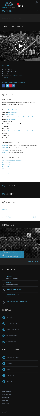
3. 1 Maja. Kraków (6, 162)
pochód (7, 77)
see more (32, 261)
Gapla (8, 369)
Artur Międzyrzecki (12, 112)
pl (36, 2)
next (34, 217)
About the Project (7, 391)
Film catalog (5, 406)
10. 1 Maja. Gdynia (7, 171)
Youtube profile (12, 336)
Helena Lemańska (13, 110)
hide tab (4, 177)
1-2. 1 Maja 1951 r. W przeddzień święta (12, 160)
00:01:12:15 (5, 150)
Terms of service (7, 394)
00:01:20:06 (5, 152)
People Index (5, 403)
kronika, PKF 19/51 (17, 18)
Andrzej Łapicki (10, 114)
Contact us (5, 400)
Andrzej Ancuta (18, 116)
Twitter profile (11, 342)
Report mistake (21, 82)
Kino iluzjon (10, 375)
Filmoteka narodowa (13, 357)
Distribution (5, 397)
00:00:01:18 (5, 145)
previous (7, 217)
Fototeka (9, 363)
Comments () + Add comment (9, 82)
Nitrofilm (9, 381)
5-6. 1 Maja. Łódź (6, 165)
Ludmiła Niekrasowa (11, 119)
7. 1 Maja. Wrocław (7, 167)
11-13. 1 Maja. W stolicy (8, 173)
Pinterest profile (12, 324)
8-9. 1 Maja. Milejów (7, 169)
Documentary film (6, 18)
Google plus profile (13, 330)
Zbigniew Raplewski (28, 116)
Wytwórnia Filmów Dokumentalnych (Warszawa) (20, 130)
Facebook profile (12, 317)
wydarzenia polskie (17, 75)
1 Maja (11, 77)
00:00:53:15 (5, 148)
